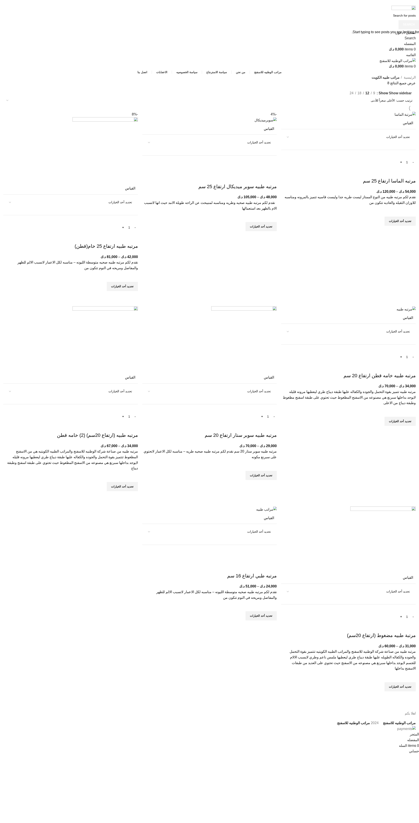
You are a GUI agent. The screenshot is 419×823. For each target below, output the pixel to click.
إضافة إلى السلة (383, 162)
